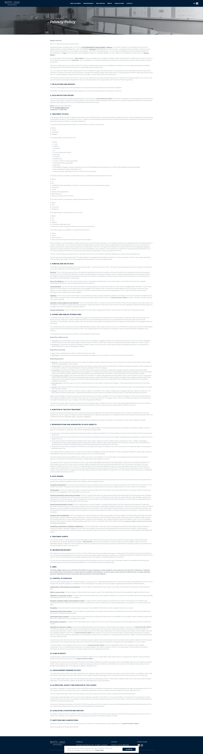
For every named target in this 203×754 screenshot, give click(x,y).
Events (109, 3)
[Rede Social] (138, 745)
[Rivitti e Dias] (12, 3)
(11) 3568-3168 (62, 109)
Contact (129, 3)
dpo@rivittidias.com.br (62, 107)
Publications (119, 3)
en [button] (194, 3)
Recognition (100, 3)
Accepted (129, 749)
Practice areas (75, 3)
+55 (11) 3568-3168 (123, 745)
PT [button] (197, 3)
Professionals (88, 3)
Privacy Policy (99, 750)
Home (52, 18)
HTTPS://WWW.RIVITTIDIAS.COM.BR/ (93, 47)
